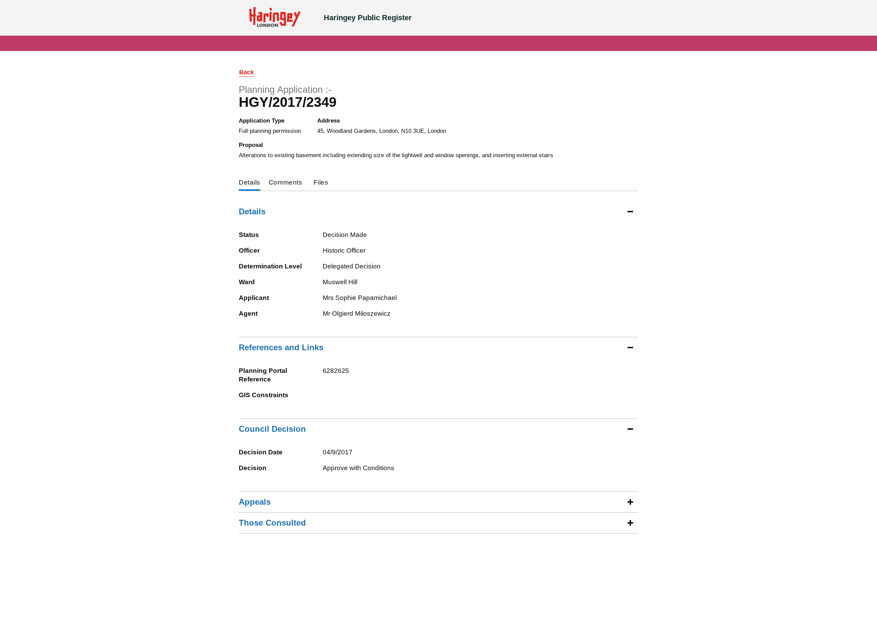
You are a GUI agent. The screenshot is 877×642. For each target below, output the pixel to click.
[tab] (249, 183)
